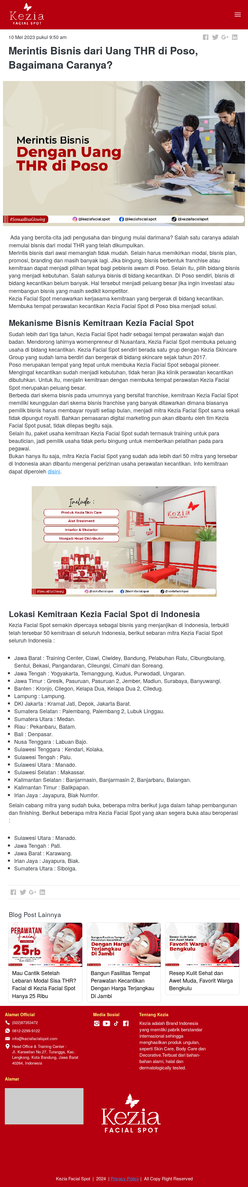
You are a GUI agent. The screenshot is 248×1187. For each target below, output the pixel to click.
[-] (96, 1023)
